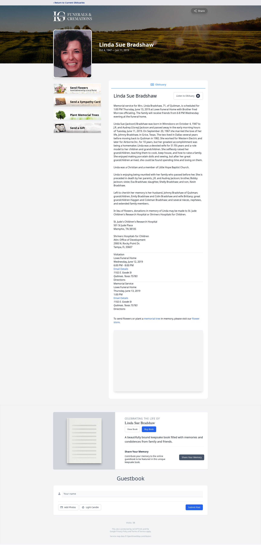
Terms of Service (139, 531)
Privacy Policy (122, 531)
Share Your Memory (192, 457)
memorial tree (152, 318)
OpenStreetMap (133, 536)
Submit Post (194, 507)
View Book (132, 429)
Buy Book (149, 429)
